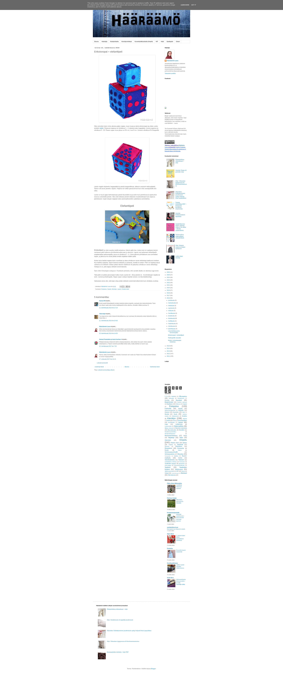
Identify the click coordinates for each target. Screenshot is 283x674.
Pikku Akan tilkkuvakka (174, 483)
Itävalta (167, 414)
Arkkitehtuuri (181, 398)
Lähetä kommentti (102, 363)
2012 (168, 353)
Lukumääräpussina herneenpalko (174, 331)
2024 (168, 277)
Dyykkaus (170, 404)
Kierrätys (114, 289)
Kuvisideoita (171, 422)
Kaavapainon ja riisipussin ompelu (176, 529)
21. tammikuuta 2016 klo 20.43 (108, 320)
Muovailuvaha (172, 430)
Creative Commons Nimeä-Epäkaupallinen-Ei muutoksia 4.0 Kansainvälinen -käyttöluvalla (175, 149)
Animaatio (171, 398)
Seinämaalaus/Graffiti (171, 452)
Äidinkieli (184, 473)
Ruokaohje (180, 448)
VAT (157, 41)
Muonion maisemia (181, 428)
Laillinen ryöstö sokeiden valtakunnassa (180, 566)
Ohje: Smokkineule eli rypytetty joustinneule (120, 620)
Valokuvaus (179, 469)
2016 (168, 298)
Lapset (119, 289)
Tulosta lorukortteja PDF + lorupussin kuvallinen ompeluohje (180, 206)
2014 (168, 348)
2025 (168, 275)
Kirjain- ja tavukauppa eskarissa (174, 341)
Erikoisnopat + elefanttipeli (176, 335)
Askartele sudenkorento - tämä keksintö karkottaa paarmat (180, 517)
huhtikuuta (171, 321)
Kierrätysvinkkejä (126, 41)
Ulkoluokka (182, 463)
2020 (168, 288)
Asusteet (179, 400)
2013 (168, 351)
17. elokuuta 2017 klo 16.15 (107, 359)
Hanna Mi (102, 301)
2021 (168, 285)
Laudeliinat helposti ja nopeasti (179, 486)
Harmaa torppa (172, 498)
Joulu (175, 414)
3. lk (166, 396)
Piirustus (167, 446)
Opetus (185, 442)
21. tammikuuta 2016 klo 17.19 (108, 308)
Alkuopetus (183, 396)
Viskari (167, 473)
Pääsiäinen (178, 446)
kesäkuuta (171, 316)
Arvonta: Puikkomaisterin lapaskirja (180, 215)
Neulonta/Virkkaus (171, 435)
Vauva (183, 471)
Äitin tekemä (171, 475)
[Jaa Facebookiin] (127, 286)
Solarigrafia (167, 456)
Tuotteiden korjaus (170, 463)
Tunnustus (182, 461)
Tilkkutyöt (181, 460)
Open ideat (170, 534)
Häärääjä (104, 41)
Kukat (174, 420)
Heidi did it (170, 578)
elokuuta (171, 310)
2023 (168, 280)
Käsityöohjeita (114, 41)
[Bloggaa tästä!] (123, 286)
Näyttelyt (171, 437)
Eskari (178, 41)
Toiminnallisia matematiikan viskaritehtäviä (179, 236)
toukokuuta (171, 318)
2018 (168, 293)
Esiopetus (104, 289)
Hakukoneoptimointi (170, 410)
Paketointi (180, 444)
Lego (166, 424)
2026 (168, 272)
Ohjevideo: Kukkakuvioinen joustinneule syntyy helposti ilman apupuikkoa (180, 195)
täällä (101, 128)
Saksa (179, 450)
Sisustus (180, 454)
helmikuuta (171, 326)
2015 (168, 346)
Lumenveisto (168, 426)
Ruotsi (167, 450)
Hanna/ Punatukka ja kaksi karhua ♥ (110, 339)
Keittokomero (175, 416)
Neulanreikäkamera (170, 433)
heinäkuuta (171, 313)
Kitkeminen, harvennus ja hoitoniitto (179, 501)
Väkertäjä (102, 314)
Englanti (185, 404)
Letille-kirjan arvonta (179, 257)
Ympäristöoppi (175, 473)
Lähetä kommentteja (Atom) (106, 370)
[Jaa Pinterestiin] (129, 286)
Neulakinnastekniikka (170, 431)
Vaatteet (167, 467)
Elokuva (178, 404)
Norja (185, 435)
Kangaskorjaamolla (173, 512)
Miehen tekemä (169, 428)
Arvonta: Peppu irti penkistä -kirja (180, 171)
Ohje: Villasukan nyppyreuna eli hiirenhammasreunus (181, 183)
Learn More (185, 5)
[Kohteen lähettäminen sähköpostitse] (121, 286)
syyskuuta (171, 308)
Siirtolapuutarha (169, 454)
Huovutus (176, 412)
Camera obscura (182, 402)
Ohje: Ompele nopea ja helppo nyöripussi (180, 247)
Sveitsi (180, 458)
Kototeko (170, 548)
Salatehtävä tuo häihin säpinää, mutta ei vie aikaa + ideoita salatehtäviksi (180, 227)
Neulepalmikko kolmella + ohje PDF (117, 652)
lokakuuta (171, 305)
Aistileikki (173, 396)
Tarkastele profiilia (170, 73)
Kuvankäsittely (182, 420)
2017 (168, 295)
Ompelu (183, 440)
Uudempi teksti (99, 367)
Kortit (168, 420)
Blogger (153, 668)
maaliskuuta (172, 323)
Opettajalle (170, 41)
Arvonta (167, 400)
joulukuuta (171, 300)
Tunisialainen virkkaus (171, 461)
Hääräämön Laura (105, 326)
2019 (168, 290)
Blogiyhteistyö (169, 402)
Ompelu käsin (125, 289)
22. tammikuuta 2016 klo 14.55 (108, 333)
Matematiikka (178, 426)
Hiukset (167, 412)
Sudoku (176, 456)
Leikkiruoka (179, 424)
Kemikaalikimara (172, 563)
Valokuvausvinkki (169, 471)
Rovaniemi (168, 448)
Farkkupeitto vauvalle (174, 338)
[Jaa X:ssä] (125, 286)
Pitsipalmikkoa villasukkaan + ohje (179, 161)
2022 (168, 282)
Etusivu (96, 41)
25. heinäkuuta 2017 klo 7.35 (108, 346)
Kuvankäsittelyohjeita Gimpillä (144, 41)
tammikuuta (172, 329)
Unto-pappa (168, 465)
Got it (193, 5)
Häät (162, 41)
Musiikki (181, 430)
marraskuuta (172, 303)
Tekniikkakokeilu (170, 460)
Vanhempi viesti (155, 367)
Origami (171, 444)
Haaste (109, 289)
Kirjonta (185, 418)
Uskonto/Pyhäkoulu (179, 465)
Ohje (181, 437)
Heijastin (181, 410)
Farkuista (168, 408)
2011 (168, 356)
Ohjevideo (168, 440)
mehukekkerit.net (172, 527)
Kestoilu (184, 416)
